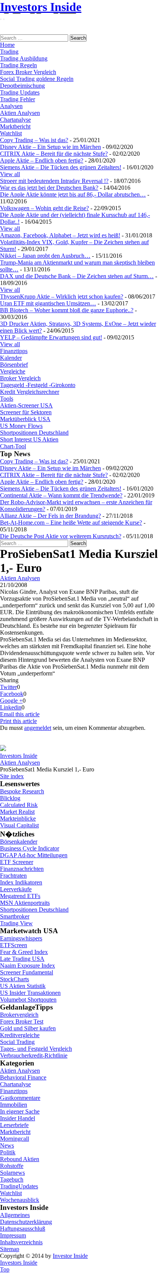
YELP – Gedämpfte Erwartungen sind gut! (51, 337)
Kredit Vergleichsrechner (29, 392)
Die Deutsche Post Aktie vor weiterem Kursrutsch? (60, 536)
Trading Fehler (17, 99)
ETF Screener (16, 862)
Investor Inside (70, 1256)
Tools (6, 398)
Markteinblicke (18, 818)
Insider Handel (17, 1118)
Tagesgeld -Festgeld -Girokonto (37, 385)
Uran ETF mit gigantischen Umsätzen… (48, 303)
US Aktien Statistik (23, 986)
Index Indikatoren (21, 882)
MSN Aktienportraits (25, 903)
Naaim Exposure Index (27, 965)
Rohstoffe (11, 1166)
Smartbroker (14, 916)
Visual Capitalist (19, 825)
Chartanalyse (15, 119)
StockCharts (14, 979)
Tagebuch (11, 1179)
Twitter (8, 687)
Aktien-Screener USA (26, 405)
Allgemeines (15, 1215)
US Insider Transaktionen (30, 993)
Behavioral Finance (23, 1077)
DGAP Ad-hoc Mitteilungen (33, 855)
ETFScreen (13, 945)
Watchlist (11, 133)
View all (10, 174)
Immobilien (13, 1104)
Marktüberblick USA (25, 419)
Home (7, 45)
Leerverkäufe (16, 889)
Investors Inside (40, 7)
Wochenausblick (19, 1200)
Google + (11, 700)
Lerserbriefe (14, 1125)
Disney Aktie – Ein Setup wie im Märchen (50, 147)
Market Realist (17, 811)
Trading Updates (20, 92)
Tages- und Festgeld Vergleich (36, 1048)
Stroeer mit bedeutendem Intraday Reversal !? (54, 181)
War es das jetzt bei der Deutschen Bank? (49, 187)
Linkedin (10, 707)
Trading (9, 51)
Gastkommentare (20, 1098)
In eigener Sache (20, 1111)
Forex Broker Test (21, 1021)
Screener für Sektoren (26, 412)
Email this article (20, 714)
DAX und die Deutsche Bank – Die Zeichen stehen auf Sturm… (77, 276)
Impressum (13, 1235)
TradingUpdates (19, 1186)
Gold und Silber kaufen (28, 1028)
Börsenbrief (14, 364)
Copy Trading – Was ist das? (34, 140)
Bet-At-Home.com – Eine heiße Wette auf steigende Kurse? (71, 522)
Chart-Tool (13, 446)
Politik (7, 1152)
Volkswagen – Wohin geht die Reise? (44, 208)
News (7, 1145)
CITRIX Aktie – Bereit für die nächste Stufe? (54, 153)
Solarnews (12, 1172)
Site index (12, 776)
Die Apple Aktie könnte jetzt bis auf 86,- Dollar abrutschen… (73, 194)
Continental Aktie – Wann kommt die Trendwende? (61, 495)
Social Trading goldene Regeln (36, 79)
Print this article (18, 721)
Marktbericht (15, 126)
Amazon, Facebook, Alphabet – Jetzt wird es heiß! (60, 235)
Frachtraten (13, 875)
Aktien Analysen (20, 113)
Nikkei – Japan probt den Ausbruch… (45, 255)
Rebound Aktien (19, 1159)
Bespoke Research (22, 791)
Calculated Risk (19, 805)
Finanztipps (14, 351)
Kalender (11, 358)
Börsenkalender (18, 841)
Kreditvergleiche (20, 1035)
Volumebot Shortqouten (28, 999)
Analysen (11, 106)
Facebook (11, 694)
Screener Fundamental (26, 972)
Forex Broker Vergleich (28, 72)
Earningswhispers (21, 938)
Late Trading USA (22, 959)
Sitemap (9, 1249)
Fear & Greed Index (24, 952)
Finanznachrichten (22, 869)
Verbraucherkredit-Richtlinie (33, 1055)
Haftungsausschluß (22, 1228)
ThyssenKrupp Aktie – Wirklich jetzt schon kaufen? (61, 296)
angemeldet (37, 728)
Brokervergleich (19, 1014)
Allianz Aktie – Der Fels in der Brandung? (50, 516)
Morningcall (14, 1138)
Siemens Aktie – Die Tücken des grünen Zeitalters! (60, 167)
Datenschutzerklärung (26, 1222)
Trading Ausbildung (23, 58)
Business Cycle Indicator (29, 848)
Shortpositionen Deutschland (34, 432)
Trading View (16, 923)
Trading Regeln (18, 65)
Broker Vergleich (20, 378)
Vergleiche (12, 371)
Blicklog (10, 798)
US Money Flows (21, 426)
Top (4, 1269)
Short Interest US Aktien (29, 439)
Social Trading (17, 1042)
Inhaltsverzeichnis (21, 1242)
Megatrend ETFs (20, 896)
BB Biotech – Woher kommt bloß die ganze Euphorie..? (66, 310)
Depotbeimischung (22, 85)
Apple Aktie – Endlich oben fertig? (41, 160)
